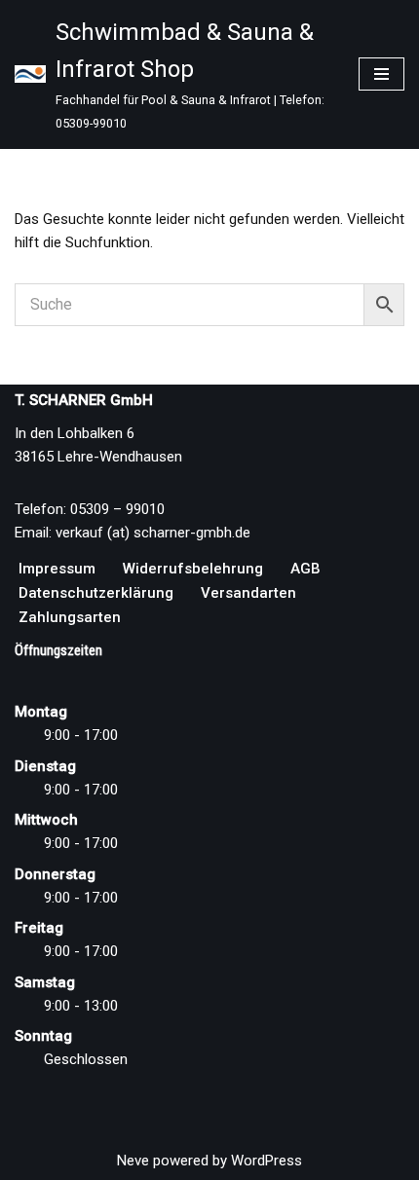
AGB (305, 568)
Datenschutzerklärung (96, 593)
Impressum (57, 568)
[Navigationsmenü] (381, 74)
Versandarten (248, 593)
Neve (133, 1160)
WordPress (266, 1160)
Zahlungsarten (70, 617)
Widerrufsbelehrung (193, 568)
